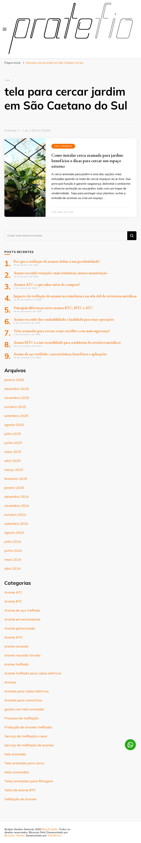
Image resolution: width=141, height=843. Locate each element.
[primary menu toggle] (4, 29)
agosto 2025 (14, 425)
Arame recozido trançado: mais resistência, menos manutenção (60, 273)
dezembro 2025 (16, 389)
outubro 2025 (15, 407)
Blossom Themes (14, 835)
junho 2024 (13, 550)
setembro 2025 (16, 416)
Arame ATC (13, 592)
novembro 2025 (16, 398)
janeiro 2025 (14, 488)
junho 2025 (13, 443)
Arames (10, 682)
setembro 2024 (16, 523)
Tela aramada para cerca (24, 763)
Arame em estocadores (22, 619)
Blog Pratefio (50, 829)
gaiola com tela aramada (24, 709)
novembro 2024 (16, 505)
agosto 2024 (14, 532)
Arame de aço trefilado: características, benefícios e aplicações (60, 354)
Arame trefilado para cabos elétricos (32, 673)
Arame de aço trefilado (22, 610)
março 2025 (13, 470)
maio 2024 (12, 559)
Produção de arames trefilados (28, 727)
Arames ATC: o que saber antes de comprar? (47, 284)
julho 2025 (12, 434)
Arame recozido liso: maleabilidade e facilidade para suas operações (64, 319)
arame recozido (16, 646)
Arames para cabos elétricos (26, 691)
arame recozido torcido (22, 655)
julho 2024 (12, 541)
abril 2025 (12, 461)
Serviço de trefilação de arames (29, 745)
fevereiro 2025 (15, 479)
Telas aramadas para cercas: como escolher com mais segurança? (62, 331)
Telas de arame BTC (20, 790)
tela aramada (63, 146)
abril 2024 (12, 568)
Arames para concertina (23, 700)
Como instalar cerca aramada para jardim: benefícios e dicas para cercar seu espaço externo (87, 160)
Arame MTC (13, 637)
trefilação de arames (20, 799)
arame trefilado (16, 664)
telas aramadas (16, 772)
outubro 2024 (15, 514)
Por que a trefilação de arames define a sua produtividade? (57, 261)
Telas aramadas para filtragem (28, 781)
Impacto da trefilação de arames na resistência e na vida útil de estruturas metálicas (75, 296)
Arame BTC (13, 601)
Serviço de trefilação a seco (25, 736)
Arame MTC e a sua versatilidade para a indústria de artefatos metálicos (67, 342)
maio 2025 (12, 452)
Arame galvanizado (19, 628)
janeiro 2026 (14, 380)
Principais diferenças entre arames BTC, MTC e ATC (53, 307)
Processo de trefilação (21, 718)
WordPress (54, 835)
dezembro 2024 (16, 497)
